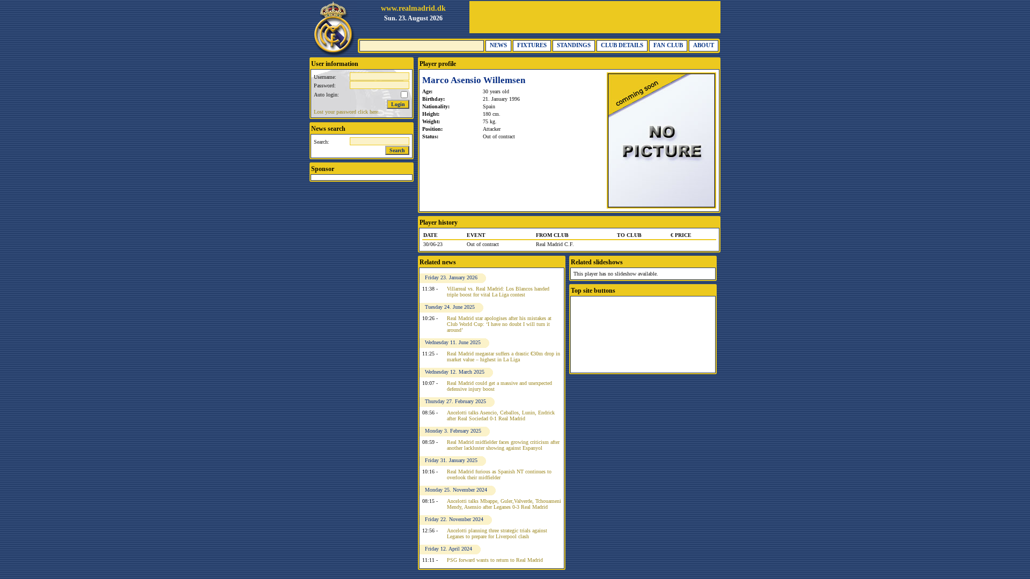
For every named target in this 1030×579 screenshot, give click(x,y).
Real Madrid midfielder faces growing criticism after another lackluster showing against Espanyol (503, 445)
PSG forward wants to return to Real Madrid (495, 560)
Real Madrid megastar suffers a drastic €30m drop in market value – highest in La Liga (503, 356)
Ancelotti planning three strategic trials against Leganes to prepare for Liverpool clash (497, 533)
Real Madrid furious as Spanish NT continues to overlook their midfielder (499, 474)
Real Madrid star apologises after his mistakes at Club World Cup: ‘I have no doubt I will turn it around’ (499, 324)
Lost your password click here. (347, 112)
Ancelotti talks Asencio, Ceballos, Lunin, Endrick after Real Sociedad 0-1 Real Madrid (501, 415)
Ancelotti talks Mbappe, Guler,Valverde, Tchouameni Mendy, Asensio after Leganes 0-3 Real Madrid (504, 504)
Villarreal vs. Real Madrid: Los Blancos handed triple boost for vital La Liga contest (498, 292)
